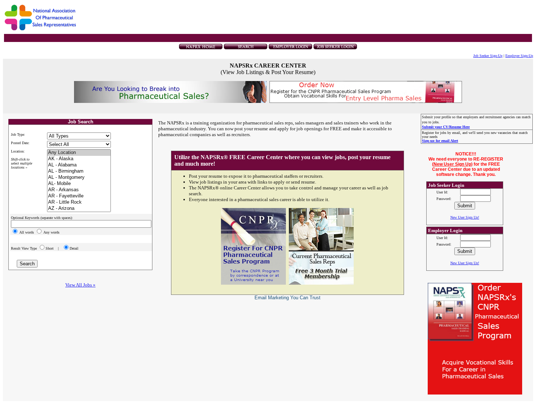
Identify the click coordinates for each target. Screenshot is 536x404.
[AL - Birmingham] (78, 171)
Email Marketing (272, 297)
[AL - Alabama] (78, 165)
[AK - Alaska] (78, 159)
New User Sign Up (452, 164)
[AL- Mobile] (78, 184)
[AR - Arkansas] (78, 190)
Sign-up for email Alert (440, 141)
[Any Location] (78, 153)
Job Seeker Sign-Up (487, 56)
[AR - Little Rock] (78, 202)
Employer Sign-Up (519, 56)
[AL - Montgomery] (78, 177)
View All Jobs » (80, 285)
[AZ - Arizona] (78, 208)
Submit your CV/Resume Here (446, 127)
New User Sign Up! (464, 217)
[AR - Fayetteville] (78, 196)
